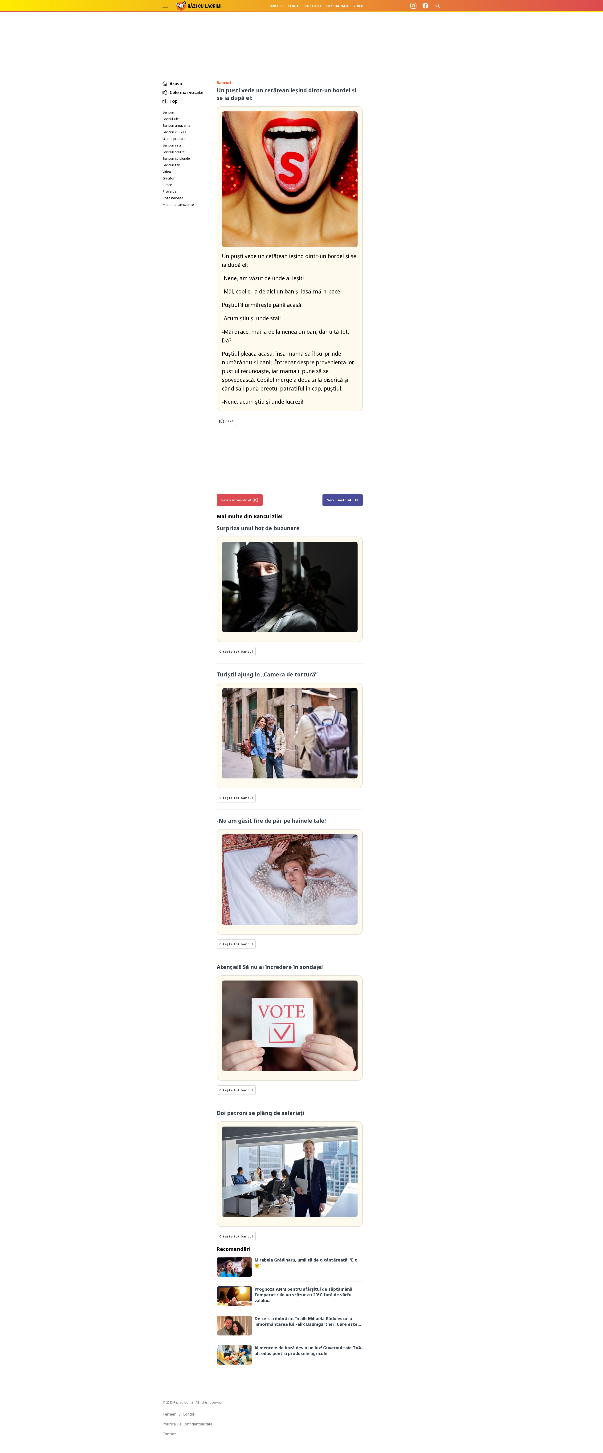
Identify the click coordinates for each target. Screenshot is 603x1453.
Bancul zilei (171, 119)
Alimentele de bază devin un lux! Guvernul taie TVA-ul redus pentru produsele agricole (308, 1350)
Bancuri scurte (174, 152)
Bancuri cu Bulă (174, 132)
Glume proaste (174, 138)
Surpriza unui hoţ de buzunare (258, 528)
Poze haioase (337, 6)
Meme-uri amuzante (178, 204)
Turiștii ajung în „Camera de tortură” (267, 674)
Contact (169, 1434)
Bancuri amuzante (177, 125)
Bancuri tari (171, 165)
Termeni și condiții (180, 1414)
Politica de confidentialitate (187, 1424)
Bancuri (276, 6)
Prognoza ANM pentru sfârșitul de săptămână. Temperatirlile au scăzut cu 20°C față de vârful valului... (304, 1294)
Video (358, 6)
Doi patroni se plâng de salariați (260, 1113)
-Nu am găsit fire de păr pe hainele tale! (271, 820)
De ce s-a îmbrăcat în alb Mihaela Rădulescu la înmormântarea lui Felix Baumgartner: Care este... (307, 1321)
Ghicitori (312, 6)
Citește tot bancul (236, 651)
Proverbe (169, 191)
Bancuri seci (172, 145)
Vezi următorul (339, 500)
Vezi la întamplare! (236, 500)
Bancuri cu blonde (176, 158)
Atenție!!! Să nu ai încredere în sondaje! (270, 967)
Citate (293, 6)
